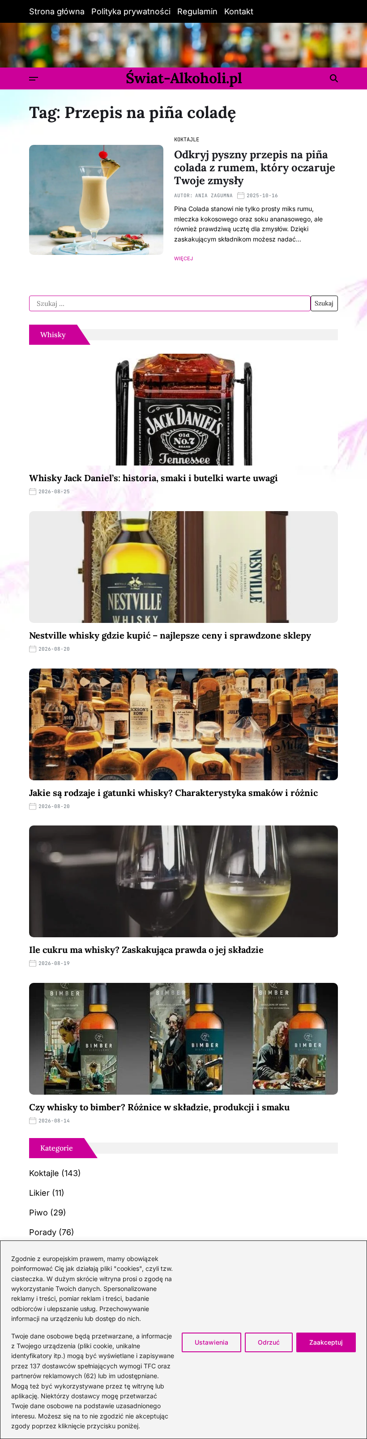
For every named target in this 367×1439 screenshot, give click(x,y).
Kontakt (238, 11)
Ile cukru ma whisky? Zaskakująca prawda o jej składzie (146, 949)
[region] (183, 1339)
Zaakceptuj (326, 1342)
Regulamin (197, 11)
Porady (42, 1232)
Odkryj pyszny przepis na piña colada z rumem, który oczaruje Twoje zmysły (254, 167)
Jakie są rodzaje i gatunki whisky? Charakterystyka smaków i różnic (173, 792)
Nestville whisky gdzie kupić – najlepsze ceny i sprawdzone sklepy (170, 635)
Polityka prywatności (131, 11)
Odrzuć (269, 1342)
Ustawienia (211, 1342)
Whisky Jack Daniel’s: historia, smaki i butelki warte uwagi (153, 477)
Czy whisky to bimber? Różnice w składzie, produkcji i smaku (159, 1107)
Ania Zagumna (214, 195)
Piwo (38, 1212)
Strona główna (57, 11)
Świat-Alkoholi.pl (184, 78)
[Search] (334, 78)
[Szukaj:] (170, 304)
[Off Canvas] (33, 78)
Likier (39, 1193)
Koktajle (186, 139)
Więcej (183, 258)
